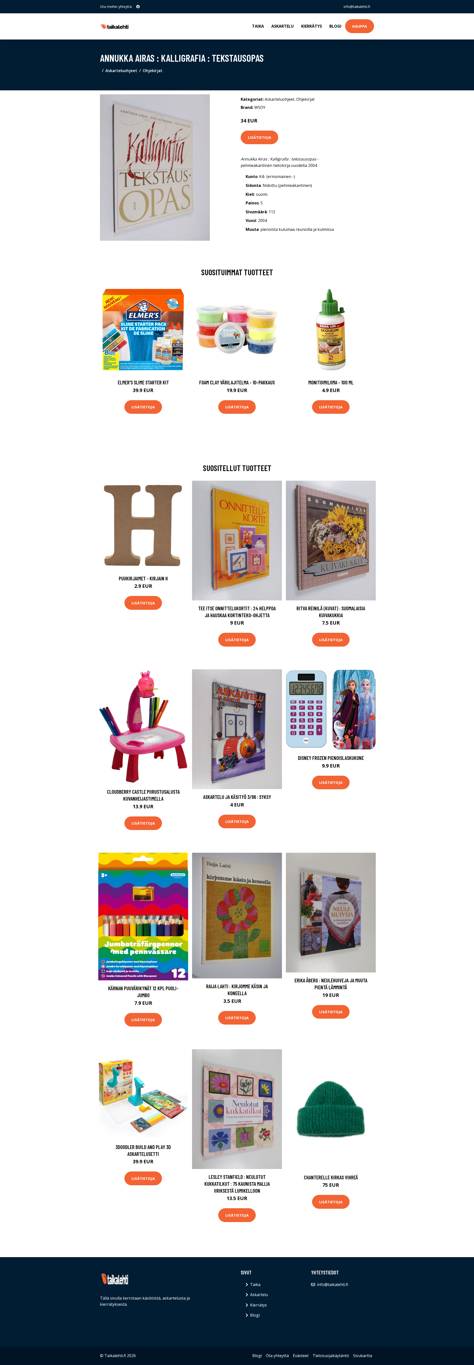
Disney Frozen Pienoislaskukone (331, 758)
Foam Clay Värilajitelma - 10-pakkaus (237, 382)
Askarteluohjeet (121, 70)
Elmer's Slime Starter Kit (143, 382)
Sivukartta (362, 1355)
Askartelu (282, 26)
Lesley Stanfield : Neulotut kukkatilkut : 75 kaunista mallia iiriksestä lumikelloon (237, 1183)
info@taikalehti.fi (357, 6)
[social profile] (138, 6)
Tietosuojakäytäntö (331, 1355)
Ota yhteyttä (277, 1355)
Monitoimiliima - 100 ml (331, 382)
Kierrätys (311, 26)
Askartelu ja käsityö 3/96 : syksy (237, 797)
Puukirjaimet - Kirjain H (143, 578)
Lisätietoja (259, 137)
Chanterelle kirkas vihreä (331, 1177)
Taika (258, 26)
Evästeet (301, 1355)
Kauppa (359, 26)
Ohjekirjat (152, 70)
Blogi (335, 26)
